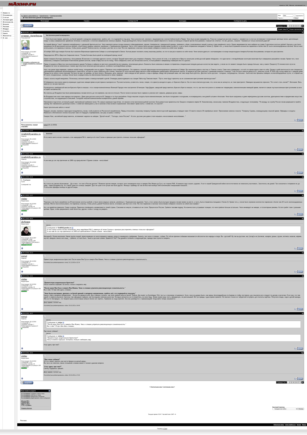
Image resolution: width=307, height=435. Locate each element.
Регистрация (45, 21)
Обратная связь (279, 424)
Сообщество (132, 21)
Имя (279, 15)
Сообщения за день (240, 21)
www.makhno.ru (290, 424)
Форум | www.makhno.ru (31, 15)
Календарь (182, 21)
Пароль (280, 18)
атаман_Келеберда (31, 36)
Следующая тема (168, 387)
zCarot (165, 428)
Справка (86, 21)
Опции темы (282, 29)
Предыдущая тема (156, 387)
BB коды (23, 401)
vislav (24, 198)
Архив (299, 424)
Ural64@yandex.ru (31, 134)
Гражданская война (56, 15)
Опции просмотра (295, 29)
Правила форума (26, 408)
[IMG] (22, 404)
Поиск (290, 21)
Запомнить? (299, 15)
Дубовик (25, 222)
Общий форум (44, 15)
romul (46, 125)
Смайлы (23, 402)
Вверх (304, 424)
